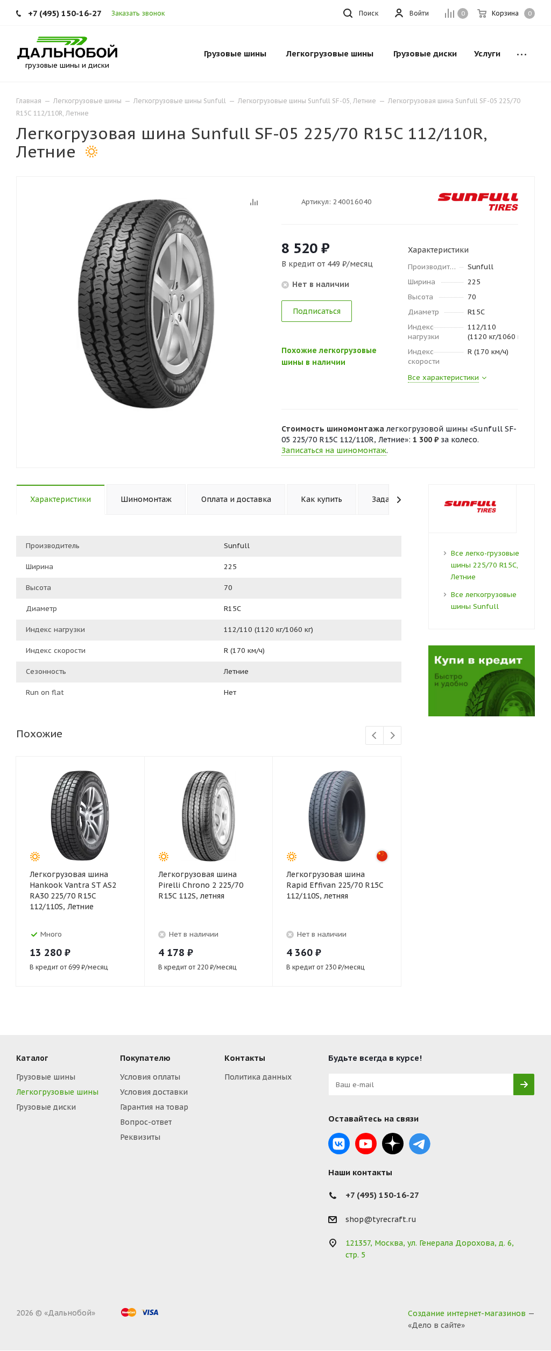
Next (392, 736)
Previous (375, 736)
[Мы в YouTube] (366, 1143)
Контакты (244, 1058)
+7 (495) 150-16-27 (65, 13)
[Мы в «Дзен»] (393, 1143)
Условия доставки (154, 1092)
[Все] (522, 54)
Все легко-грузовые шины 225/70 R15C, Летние (485, 565)
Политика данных (258, 1077)
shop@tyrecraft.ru (380, 1219)
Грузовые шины (45, 1077)
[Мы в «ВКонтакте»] (339, 1143)
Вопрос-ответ (146, 1122)
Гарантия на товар (154, 1107)
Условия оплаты (150, 1077)
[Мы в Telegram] (419, 1143)
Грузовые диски (46, 1107)
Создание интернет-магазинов (467, 1313)
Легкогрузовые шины (57, 1092)
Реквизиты (140, 1137)
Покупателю (145, 1058)
